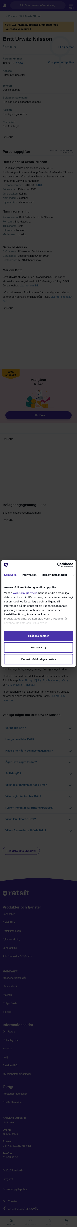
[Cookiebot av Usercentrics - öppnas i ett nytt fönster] (57, 565)
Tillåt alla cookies (38, 635)
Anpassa (36, 647)
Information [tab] (29, 574)
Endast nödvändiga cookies (38, 659)
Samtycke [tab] (10, 574)
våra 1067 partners (25, 592)
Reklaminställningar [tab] (54, 574)
